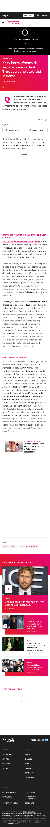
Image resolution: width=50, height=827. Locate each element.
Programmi (29, 777)
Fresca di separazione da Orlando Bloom (21, 241)
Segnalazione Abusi (12, 824)
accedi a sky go (37, 740)
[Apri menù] (3, 22)
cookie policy (31, 792)
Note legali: (6, 787)
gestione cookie (9, 792)
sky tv (27, 754)
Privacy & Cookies (16, 813)
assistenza (31, 815)
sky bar (28, 768)
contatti (39, 815)
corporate (29, 803)
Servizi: (27, 749)
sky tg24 (6, 759)
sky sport (6, 754)
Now (27, 764)
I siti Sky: (5, 749)
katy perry (10, 546)
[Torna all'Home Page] (13, 22)
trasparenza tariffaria (21, 815)
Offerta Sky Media (9, 803)
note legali (7, 797)
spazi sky (29, 773)
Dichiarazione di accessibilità (31, 797)
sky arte (6, 768)
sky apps (28, 759)
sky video (6, 764)
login (45, 15)
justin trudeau (29, 546)
